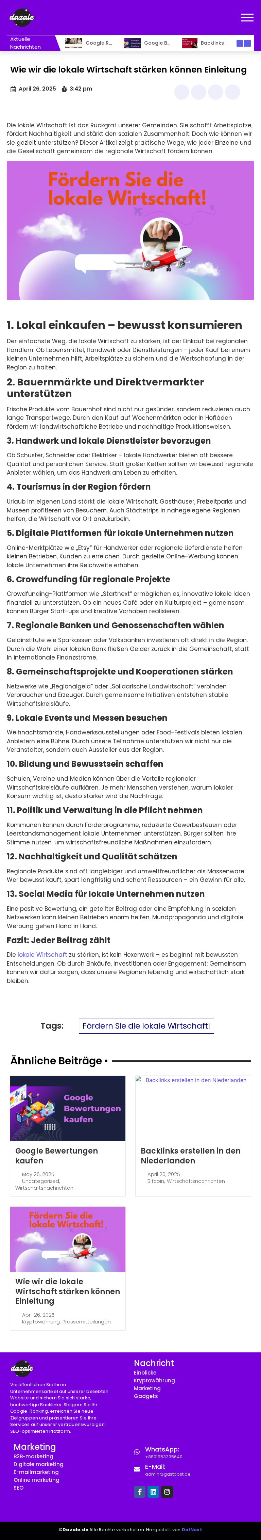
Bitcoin (155, 1181)
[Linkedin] (153, 1491)
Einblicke (145, 1372)
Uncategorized (40, 1181)
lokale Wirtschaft (42, 955)
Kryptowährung (41, 1321)
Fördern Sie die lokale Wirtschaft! (146, 1025)
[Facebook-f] (139, 1491)
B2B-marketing (33, 1456)
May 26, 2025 (38, 1174)
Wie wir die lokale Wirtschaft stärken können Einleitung (67, 1291)
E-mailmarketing (36, 1472)
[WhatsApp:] (137, 1451)
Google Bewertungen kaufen (56, 1156)
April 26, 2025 (163, 1174)
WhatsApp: (162, 1449)
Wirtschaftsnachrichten (44, 1188)
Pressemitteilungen (87, 1321)
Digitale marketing (39, 1464)
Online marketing (36, 1479)
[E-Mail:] (137, 1468)
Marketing (147, 1388)
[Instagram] (167, 1491)
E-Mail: (155, 1466)
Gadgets (146, 1396)
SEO (18, 1487)
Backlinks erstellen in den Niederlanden (191, 1156)
